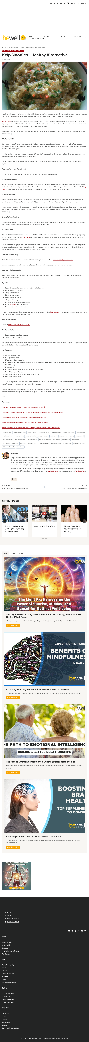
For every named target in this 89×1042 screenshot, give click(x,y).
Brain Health (6, 945)
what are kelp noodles (9, 447)
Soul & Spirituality (8, 1002)
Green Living (6, 996)
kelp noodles (25, 237)
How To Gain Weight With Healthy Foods (15, 487)
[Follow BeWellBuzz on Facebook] (12, 479)
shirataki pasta (67, 443)
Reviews (4, 1019)
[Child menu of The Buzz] (55, 37)
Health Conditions (8, 974)
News (4, 1016)
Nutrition (21, 50)
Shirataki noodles (56, 443)
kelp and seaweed (43, 436)
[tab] (42, 538)
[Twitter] (54, 3)
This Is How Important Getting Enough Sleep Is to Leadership (14, 529)
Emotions (5, 948)
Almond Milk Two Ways (44, 526)
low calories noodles (45, 440)
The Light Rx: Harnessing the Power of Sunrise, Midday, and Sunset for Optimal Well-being (44, 615)
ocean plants (75, 440)
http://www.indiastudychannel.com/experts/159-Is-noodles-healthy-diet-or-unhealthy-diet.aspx (33, 412)
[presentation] (15, 513)
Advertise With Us (13, 919)
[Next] (84, 521)
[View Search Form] (85, 37)
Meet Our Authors (13, 922)
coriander (13, 304)
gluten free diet (32, 432)
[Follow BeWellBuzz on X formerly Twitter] (15, 479)
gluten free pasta (56, 432)
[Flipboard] (67, 3)
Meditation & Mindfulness (10, 951)
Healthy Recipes (11, 50)
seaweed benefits (33, 443)
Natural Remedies (8, 999)
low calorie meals (8, 440)
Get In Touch (11, 915)
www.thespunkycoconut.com (63, 260)
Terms (44, 1038)
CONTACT (82, 3)
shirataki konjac (44, 443)
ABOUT (73, 3)
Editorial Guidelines (53, 1038)
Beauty (4, 968)
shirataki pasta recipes (79, 443)
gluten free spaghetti (69, 432)
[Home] (2, 47)
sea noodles (6, 443)
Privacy (38, 1038)
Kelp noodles (6, 121)
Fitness (4, 971)
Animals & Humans (8, 993)
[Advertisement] (44, 20)
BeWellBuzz (7, 60)
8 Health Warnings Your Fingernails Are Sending (72, 529)
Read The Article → (13, 625)
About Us (10, 912)
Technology (6, 1022)
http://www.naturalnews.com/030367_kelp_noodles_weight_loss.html (25, 423)
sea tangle (15, 443)
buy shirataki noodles (20, 432)
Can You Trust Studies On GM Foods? (74, 487)
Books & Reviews (7, 942)
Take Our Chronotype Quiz (10, 1028)
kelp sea (71, 436)
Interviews (5, 1013)
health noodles (81, 432)
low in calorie (66, 440)
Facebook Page (80, 471)
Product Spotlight (37, 39)
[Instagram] (57, 3)
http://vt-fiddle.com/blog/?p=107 (19, 325)
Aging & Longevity (8, 965)
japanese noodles (31, 436)
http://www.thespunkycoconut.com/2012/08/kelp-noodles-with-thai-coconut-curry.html (31, 428)
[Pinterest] (64, 3)
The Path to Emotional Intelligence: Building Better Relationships (40, 761)
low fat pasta (56, 440)
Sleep (4, 980)
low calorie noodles (20, 440)
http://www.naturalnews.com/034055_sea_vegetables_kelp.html (23, 407)
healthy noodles (7, 436)
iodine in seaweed (19, 436)
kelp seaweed (80, 436)
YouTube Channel (52, 471)
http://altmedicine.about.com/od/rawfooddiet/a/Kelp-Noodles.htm (24, 417)
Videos (4, 1025)
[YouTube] (61, 3)
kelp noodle (53, 436)
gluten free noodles (44, 432)
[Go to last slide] (4, 521)
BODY (3, 50)
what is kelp (20, 447)
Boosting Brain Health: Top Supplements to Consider (34, 836)
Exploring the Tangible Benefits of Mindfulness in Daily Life (37, 689)
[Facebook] (50, 3)
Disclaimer (64, 1038)
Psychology (6, 954)
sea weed (23, 443)
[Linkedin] (72, 930)
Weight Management (9, 983)
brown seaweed (7, 432)
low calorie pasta (32, 440)
